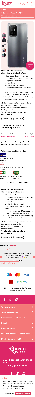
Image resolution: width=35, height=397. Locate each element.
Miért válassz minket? (11, 339)
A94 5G (21, 13)
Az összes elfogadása (23, 394)
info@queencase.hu (18, 365)
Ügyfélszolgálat (8, 328)
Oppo (12, 13)
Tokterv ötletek (8, 307)
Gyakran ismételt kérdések (13, 317)
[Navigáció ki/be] (31, 3)
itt (13, 388)
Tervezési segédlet (9, 312)
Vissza (4, 9)
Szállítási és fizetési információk (15, 333)
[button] (20, 3)
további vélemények (9, 263)
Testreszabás (9, 394)
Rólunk (4, 323)
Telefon (4, 13)
